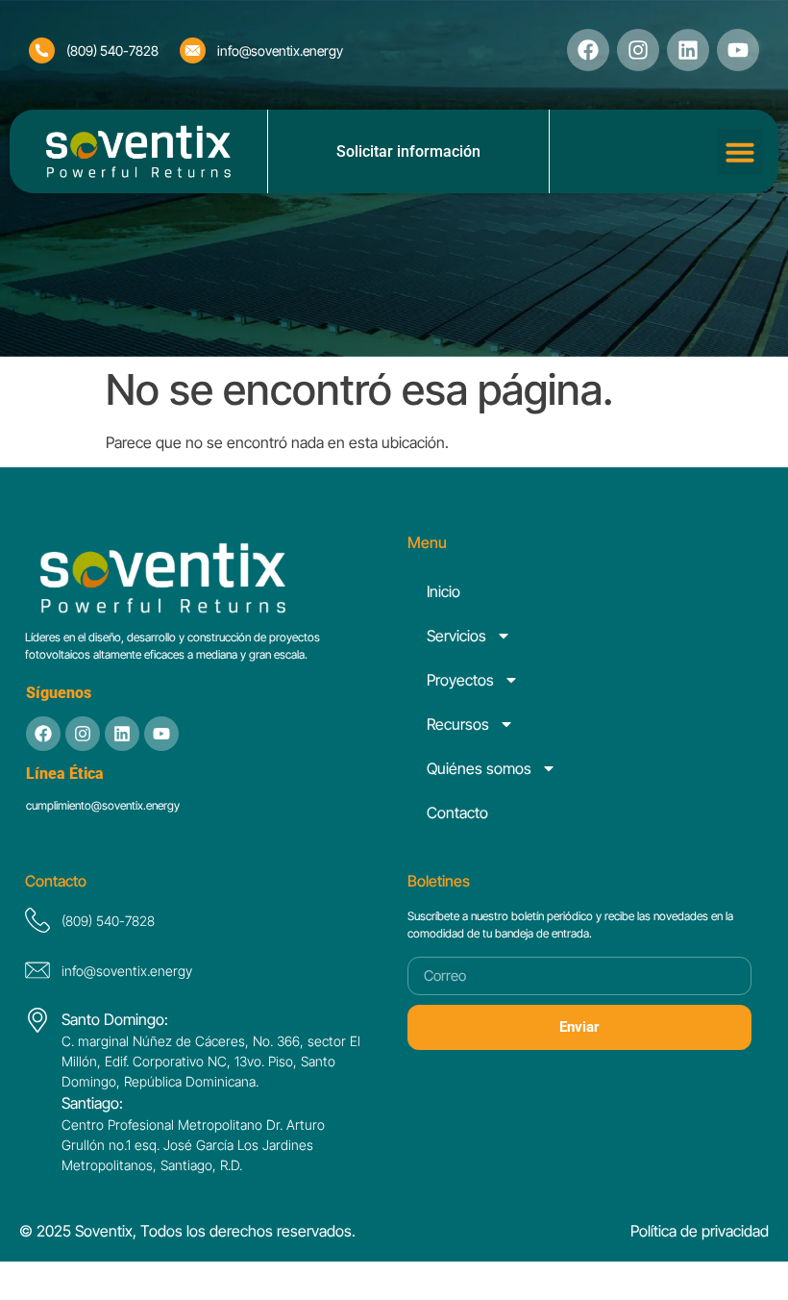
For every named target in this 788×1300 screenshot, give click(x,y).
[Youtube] (161, 733)
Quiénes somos (479, 768)
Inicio (443, 591)
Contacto (457, 812)
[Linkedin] (688, 50)
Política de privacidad (699, 1230)
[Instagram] (638, 50)
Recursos (458, 724)
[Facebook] (588, 50)
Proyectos (460, 679)
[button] (740, 152)
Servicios (456, 635)
